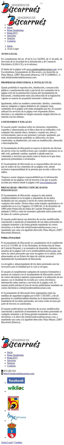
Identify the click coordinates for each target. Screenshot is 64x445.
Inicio (10, 27)
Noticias (11, 38)
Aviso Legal (7, 442)
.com (54, 69)
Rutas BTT (12, 33)
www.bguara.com (48, 182)
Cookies (18, 442)
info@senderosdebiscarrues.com (19, 373)
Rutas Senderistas (15, 30)
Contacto (11, 41)
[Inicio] (20, 7)
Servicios (11, 35)
